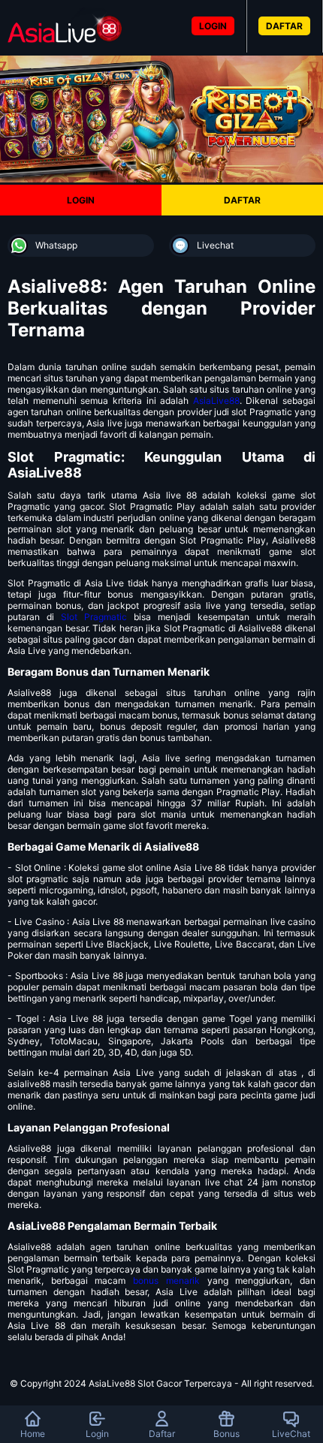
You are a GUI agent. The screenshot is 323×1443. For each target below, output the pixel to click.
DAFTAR (284, 26)
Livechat (215, 245)
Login (97, 1433)
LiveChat (291, 1433)
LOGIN (213, 26)
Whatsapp (56, 245)
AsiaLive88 (216, 400)
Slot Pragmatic (94, 616)
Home (32, 1433)
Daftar (162, 1433)
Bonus (226, 1433)
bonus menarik (166, 1280)
